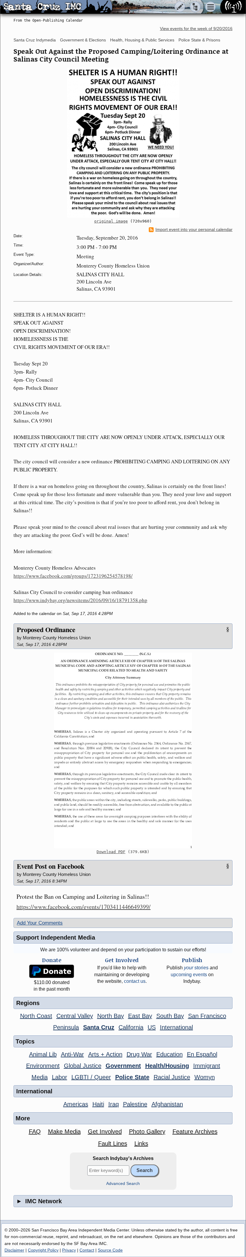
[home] (56, 7)
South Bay (170, 1016)
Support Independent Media (55, 937)
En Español (202, 1054)
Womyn (204, 1077)
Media (40, 1077)
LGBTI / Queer (91, 1077)
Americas (75, 1104)
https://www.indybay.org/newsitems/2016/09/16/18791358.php (80, 600)
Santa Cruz (98, 1027)
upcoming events (189, 974)
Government (123, 1065)
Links (141, 1143)
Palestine (135, 1104)
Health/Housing (167, 1065)
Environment (43, 1065)
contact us (135, 981)
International (176, 1027)
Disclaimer (14, 1250)
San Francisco (207, 1016)
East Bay (140, 1016)
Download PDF (111, 852)
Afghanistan (167, 1104)
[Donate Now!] (51, 971)
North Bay (110, 1016)
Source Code (110, 1250)
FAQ (35, 1131)
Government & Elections (83, 40)
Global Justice (82, 1065)
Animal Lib (43, 1054)
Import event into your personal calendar (193, 229)
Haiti (98, 1104)
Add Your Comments (40, 923)
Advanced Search (123, 1183)
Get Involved (105, 1131)
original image (111, 221)
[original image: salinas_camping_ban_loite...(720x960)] (123, 143)
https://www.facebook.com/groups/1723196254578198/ (73, 575)
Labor (59, 1077)
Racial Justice (172, 1077)
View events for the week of (196, 28)
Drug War (139, 1054)
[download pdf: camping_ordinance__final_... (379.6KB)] (123, 750)
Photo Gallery (147, 1131)
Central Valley (74, 1016)
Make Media (64, 1131)
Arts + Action (105, 1054)
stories (196, 967)
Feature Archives (195, 1131)
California (130, 1027)
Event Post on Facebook (50, 866)
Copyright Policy (43, 1250)
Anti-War (72, 1054)
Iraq (113, 1104)
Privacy (69, 1250)
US (152, 1027)
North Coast (36, 1016)
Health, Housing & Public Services (142, 40)
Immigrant (206, 1065)
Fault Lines (112, 1143)
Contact (87, 1250)
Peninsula (66, 1027)
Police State (132, 1077)
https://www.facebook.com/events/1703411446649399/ (83, 907)
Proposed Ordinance (46, 630)
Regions (28, 1003)
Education (169, 1054)
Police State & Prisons (199, 40)
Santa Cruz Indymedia (35, 40)
